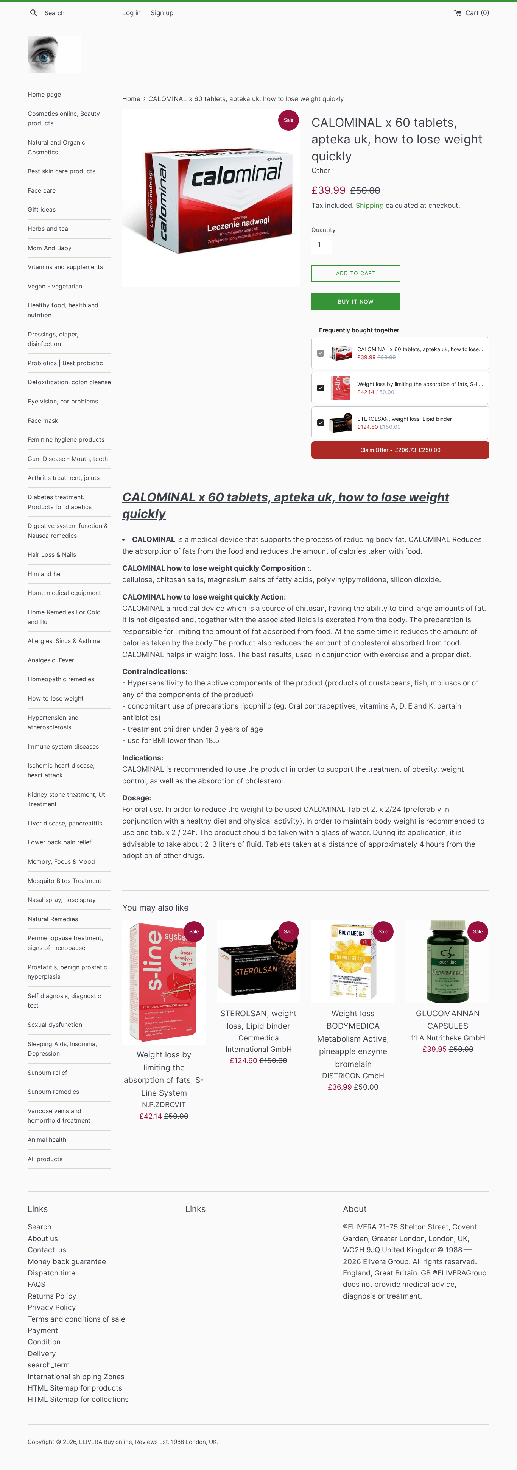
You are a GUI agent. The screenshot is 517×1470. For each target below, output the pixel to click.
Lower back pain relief (60, 842)
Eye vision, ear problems (63, 401)
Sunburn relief (47, 1072)
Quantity (323, 230)
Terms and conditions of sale (76, 1319)
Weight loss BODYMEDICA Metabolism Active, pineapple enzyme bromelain (353, 1039)
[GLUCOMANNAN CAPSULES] (447, 961)
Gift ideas (42, 209)
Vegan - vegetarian (55, 286)
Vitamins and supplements (65, 267)
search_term (49, 1365)
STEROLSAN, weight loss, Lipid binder (404, 419)
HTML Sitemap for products (75, 1388)
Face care (42, 190)
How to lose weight (56, 698)
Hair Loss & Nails (52, 554)
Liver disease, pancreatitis (65, 823)
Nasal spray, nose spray (62, 899)
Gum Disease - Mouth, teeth (68, 458)
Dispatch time (51, 1273)
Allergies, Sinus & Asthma (64, 641)
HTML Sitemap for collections (78, 1399)
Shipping (370, 205)
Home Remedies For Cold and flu (64, 617)
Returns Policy (52, 1296)
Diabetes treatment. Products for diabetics (60, 502)
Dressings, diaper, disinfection (53, 339)
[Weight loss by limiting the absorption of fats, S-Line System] (164, 982)
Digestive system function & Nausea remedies (68, 530)
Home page (44, 94)
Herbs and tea (48, 228)
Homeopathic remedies (61, 679)
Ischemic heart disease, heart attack (61, 770)
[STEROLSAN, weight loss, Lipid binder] (258, 961)
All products (45, 1159)
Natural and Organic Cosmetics (56, 147)
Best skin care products (61, 171)
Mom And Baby (50, 248)
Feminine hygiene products (66, 439)
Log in (131, 13)
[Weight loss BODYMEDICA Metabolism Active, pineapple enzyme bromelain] (353, 961)
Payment (43, 1330)
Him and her (45, 574)
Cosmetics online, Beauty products (64, 118)
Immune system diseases (63, 746)
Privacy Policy (52, 1307)
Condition (44, 1342)
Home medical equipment (64, 592)
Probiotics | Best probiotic (65, 363)
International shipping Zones (76, 1376)
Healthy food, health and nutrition (63, 310)
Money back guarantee (67, 1261)
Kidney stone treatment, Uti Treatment (67, 799)
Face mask (43, 420)
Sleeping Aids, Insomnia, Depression (62, 1048)
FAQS (36, 1284)
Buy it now (356, 301)
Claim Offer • (400, 450)
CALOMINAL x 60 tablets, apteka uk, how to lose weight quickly (420, 349)
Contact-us (47, 1250)
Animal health (47, 1139)
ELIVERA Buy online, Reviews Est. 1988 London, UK (148, 1441)
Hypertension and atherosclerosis (53, 722)
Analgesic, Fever (51, 660)
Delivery (42, 1353)
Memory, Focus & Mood (61, 861)
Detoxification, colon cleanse (69, 382)
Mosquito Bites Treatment (64, 880)
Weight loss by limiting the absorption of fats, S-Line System (420, 384)
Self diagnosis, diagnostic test (64, 1000)
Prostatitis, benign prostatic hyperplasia (67, 972)
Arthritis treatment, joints (64, 477)
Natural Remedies (53, 919)
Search (39, 1226)
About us (43, 1238)
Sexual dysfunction (55, 1024)
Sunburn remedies (53, 1091)
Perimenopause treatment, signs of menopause (65, 942)
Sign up (162, 13)
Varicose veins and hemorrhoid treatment (59, 1115)
